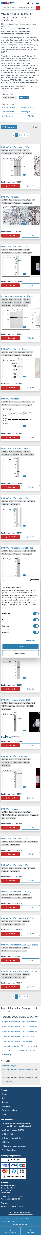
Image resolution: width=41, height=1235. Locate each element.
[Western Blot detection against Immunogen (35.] (17, 467)
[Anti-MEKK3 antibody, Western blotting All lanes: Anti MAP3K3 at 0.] (17, 368)
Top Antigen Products (9, 1110)
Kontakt (4, 1094)
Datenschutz (25, 1219)
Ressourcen (6, 1106)
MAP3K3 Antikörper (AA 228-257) (16, 891)
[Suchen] (38, 8)
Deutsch (15, 1213)
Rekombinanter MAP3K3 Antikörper (17, 296)
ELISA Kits (5, 1142)
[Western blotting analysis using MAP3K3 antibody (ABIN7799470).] (17, 318)
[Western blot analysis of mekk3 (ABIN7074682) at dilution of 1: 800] (17, 417)
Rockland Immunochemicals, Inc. (12, 1206)
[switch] (36, 619)
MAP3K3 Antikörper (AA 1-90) (14, 246)
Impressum (15, 1219)
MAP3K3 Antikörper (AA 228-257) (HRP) (19, 971)
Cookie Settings (5, 1221)
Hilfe (3, 1098)
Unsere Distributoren (9, 1150)
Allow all (20, 646)
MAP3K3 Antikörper (10, 197)
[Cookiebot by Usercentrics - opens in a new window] (30, 580)
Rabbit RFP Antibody (9, 1134)
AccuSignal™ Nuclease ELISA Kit (13, 1130)
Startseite (5, 1066)
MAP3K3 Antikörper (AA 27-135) (15, 700)
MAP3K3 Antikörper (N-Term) (14, 349)
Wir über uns (4, 1219)
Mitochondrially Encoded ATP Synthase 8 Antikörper (20, 1051)
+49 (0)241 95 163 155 (12, 1199)
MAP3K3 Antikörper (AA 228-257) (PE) (18, 918)
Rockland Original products (11, 1138)
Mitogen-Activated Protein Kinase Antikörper (17, 1041)
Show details (30, 640)
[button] (38, 167)
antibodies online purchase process (14, 1146)
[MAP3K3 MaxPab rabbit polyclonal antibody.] (17, 265)
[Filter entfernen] (16, 97)
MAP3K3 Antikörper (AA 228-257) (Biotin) (19, 945)
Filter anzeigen (10, 127)
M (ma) (14, 1066)
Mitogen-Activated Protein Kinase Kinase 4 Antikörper (20, 1027)
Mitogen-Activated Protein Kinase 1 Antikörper (18, 1036)
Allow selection (20, 653)
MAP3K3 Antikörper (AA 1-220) (15, 147)
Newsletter (5, 1102)
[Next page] (27, 135)
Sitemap (4, 1114)
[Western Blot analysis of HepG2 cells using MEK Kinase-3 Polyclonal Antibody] (17, 567)
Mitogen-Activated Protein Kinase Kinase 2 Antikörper (20, 1031)
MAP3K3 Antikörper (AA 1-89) (14, 448)
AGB (14, 1221)
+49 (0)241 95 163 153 (14, 1197)
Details (31, 186)
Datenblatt (11, 186)
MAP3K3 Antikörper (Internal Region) (17, 548)
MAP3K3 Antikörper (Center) (14, 756)
